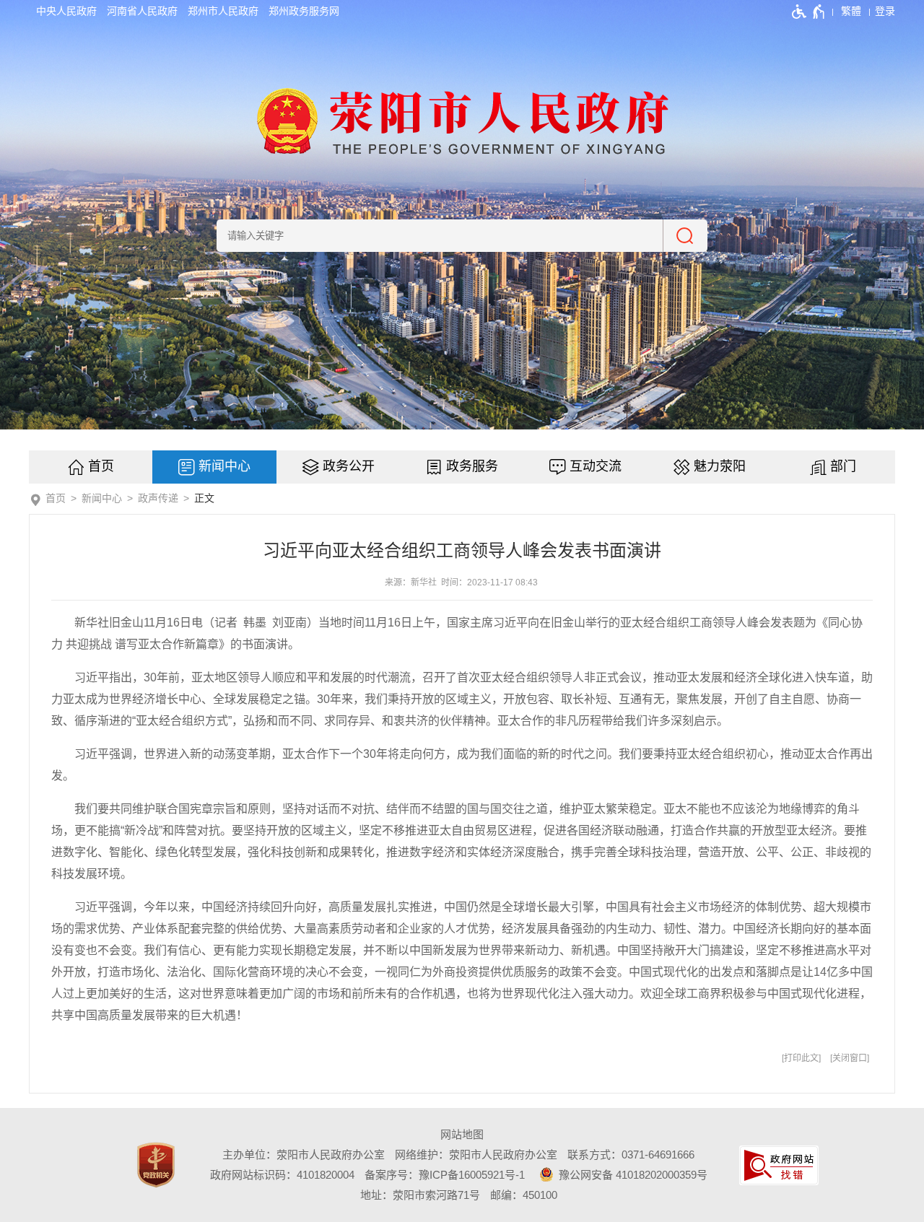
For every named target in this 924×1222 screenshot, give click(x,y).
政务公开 (349, 466)
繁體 (851, 11)
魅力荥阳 (720, 466)
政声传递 (158, 498)
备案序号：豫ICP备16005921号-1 (445, 1175)
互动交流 (596, 466)
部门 (843, 466)
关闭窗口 (849, 1058)
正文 (204, 498)
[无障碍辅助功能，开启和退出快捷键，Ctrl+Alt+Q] (808, 11)
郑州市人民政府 (223, 11)
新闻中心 (224, 466)
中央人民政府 (66, 11)
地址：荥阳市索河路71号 (420, 1195)
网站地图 (462, 1134)
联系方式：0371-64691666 (630, 1154)
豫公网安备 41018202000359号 (631, 1175)
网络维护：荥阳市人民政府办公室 (476, 1154)
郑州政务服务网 (304, 11)
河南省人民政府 (142, 11)
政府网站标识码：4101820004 (282, 1175)
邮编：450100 (523, 1195)
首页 (101, 466)
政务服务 (472, 466)
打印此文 (801, 1058)
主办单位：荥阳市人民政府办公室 (303, 1154)
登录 (885, 11)
